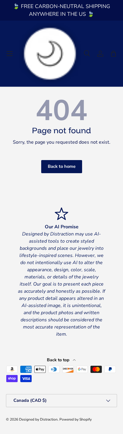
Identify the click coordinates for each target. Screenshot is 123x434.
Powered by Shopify (75, 419)
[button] (113, 53)
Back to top (58, 360)
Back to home (62, 166)
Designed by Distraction (38, 419)
